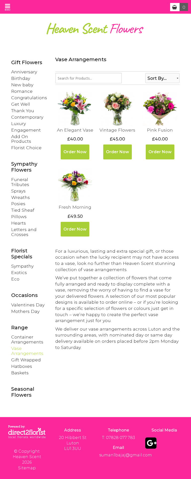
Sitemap (27, 468)
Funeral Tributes (20, 182)
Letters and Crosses (24, 232)
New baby (22, 84)
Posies (18, 203)
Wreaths (20, 197)
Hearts (18, 223)
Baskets (20, 372)
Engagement (26, 130)
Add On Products (21, 139)
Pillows (19, 216)
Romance (22, 91)
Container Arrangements (27, 339)
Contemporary (27, 117)
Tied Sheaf (22, 210)
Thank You (22, 110)
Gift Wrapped (26, 359)
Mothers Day (25, 311)
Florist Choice (26, 147)
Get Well (20, 104)
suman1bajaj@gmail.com (125, 455)
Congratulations (29, 97)
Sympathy (22, 266)
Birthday (20, 78)
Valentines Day (28, 304)
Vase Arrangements (27, 351)
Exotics (19, 272)
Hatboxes (21, 366)
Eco (15, 279)
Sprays (18, 190)
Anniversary (24, 71)
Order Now (75, 151)
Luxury (18, 123)
